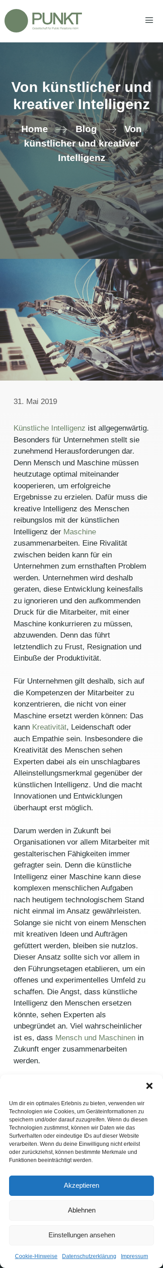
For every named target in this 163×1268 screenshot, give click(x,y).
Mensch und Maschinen (94, 1038)
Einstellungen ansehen (81, 1235)
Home (34, 129)
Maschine (79, 532)
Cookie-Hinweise (36, 1256)
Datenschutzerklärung (89, 1256)
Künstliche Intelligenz (50, 428)
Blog (86, 129)
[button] (149, 1085)
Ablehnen (82, 1210)
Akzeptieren (81, 1185)
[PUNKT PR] (43, 21)
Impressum (134, 1256)
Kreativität (49, 727)
